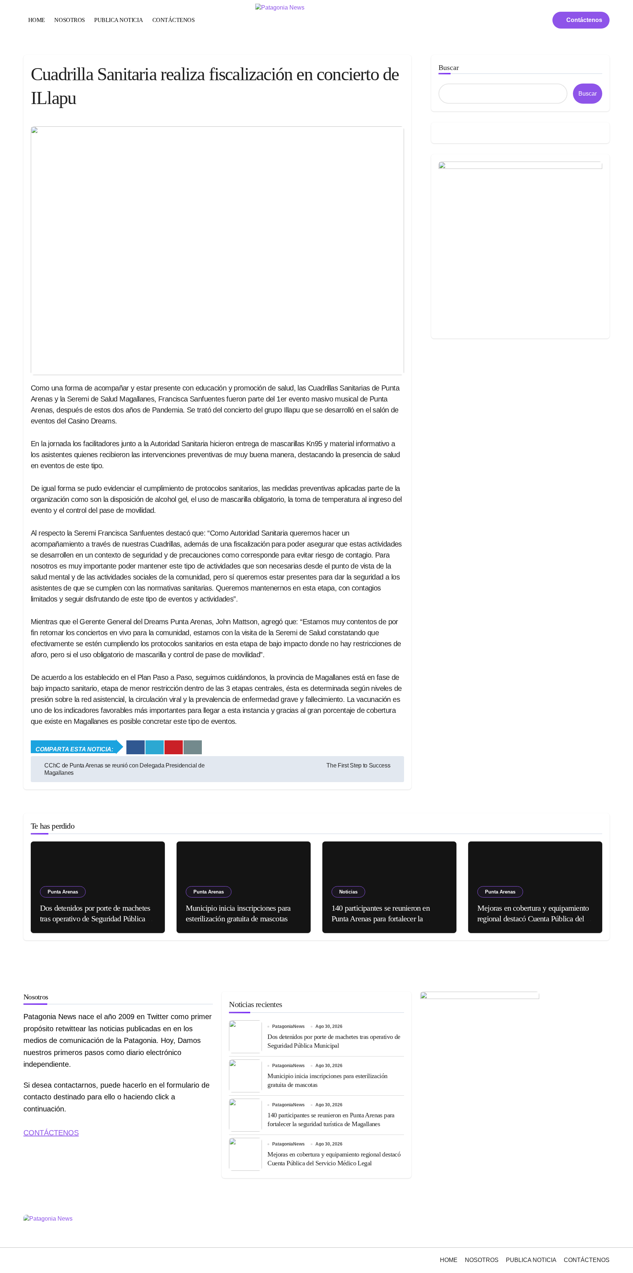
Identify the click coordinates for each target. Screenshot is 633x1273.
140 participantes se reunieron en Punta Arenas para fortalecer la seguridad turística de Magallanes (382, 918)
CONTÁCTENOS (173, 20)
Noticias (348, 892)
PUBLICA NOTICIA (118, 20)
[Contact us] (193, 747)
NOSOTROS (69, 20)
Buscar (448, 67)
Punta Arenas (63, 892)
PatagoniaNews (288, 1026)
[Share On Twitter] (154, 747)
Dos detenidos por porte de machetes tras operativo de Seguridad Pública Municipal (95, 918)
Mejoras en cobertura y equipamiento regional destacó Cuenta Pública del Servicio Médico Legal (533, 918)
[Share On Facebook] (135, 747)
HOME (36, 20)
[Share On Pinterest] (173, 747)
